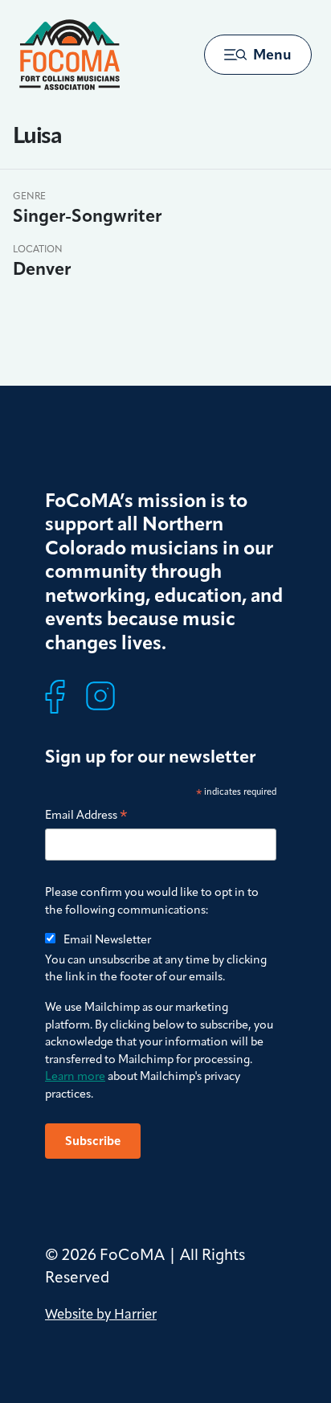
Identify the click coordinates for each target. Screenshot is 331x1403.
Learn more (75, 1076)
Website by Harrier (101, 1314)
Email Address (86, 816)
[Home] (69, 54)
